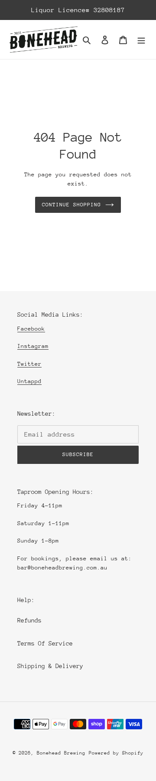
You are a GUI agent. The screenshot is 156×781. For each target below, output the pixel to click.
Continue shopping (71, 205)
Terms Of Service (45, 643)
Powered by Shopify (116, 753)
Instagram (33, 346)
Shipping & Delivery (50, 665)
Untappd (29, 381)
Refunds (29, 620)
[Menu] (141, 39)
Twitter (29, 364)
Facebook (31, 328)
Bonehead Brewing (61, 753)
